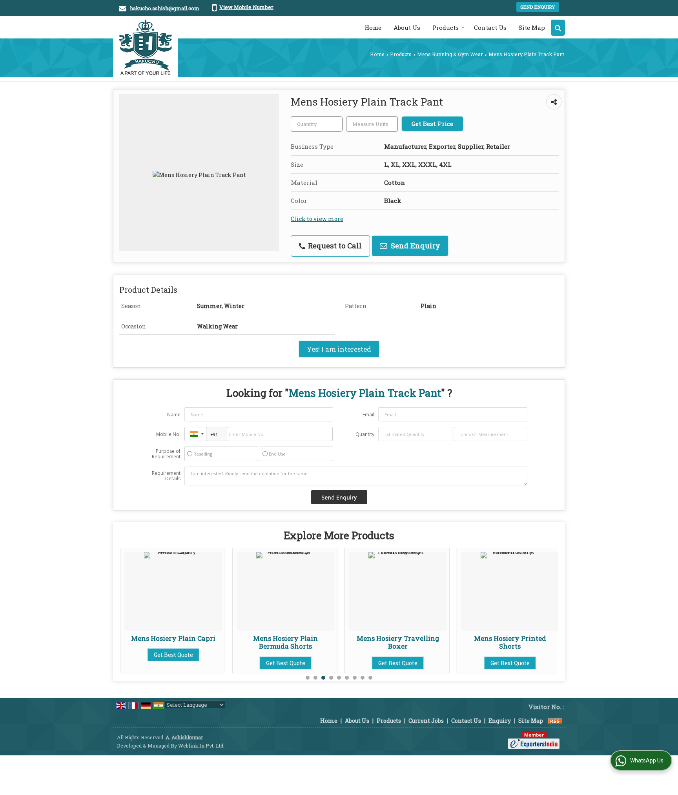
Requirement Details (166, 475)
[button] (246, 7)
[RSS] (555, 720)
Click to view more (317, 218)
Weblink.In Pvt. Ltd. (201, 745)
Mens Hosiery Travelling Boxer (398, 642)
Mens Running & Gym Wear (450, 54)
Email (368, 414)
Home (373, 27)
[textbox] (372, 124)
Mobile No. (168, 434)
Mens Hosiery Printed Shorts (510, 642)
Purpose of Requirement (166, 454)
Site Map (532, 27)
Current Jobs (426, 720)
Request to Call (334, 245)
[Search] (558, 28)
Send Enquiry (537, 7)
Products (445, 27)
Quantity (364, 434)
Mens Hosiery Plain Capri (173, 638)
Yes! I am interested (339, 349)
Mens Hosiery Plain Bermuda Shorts (285, 642)
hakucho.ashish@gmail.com (164, 8)
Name (173, 414)
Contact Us (490, 27)
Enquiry (499, 720)
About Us (407, 27)
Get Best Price (432, 124)
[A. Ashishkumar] (145, 47)
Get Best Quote (173, 654)
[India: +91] (195, 434)
